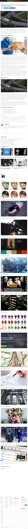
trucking (18, 121)
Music (15, 503)
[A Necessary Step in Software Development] (21, 152)
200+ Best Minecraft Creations (4, 274)
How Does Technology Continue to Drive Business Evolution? (10, 112)
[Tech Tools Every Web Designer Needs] (14, 246)
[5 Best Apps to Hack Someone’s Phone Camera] (14, 340)
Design (2, 503)
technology (3, 121)
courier (6, 118)
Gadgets (6, 501)
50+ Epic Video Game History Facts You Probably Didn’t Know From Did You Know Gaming (12, 293)
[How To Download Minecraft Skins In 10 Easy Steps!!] (14, 321)
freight (24, 118)
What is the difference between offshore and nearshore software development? (7, 168)
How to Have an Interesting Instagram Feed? (6, 425)
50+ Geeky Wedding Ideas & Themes (5, 368)
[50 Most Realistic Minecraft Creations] (14, 397)
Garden (2, 513)
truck (14, 121)
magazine (11, 97)
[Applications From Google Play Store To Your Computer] (14, 453)
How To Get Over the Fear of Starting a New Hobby (8, 141)
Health (2, 514)
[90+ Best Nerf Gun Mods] (14, 303)
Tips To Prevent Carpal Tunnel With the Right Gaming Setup (9, 140)
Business (2, 3)
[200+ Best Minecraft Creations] (14, 265)
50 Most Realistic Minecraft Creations (5, 406)
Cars (1, 502)
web (23, 121)
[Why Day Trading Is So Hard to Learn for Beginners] (21, 162)
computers (3, 118)
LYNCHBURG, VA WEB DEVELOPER (8, 526)
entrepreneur (20, 118)
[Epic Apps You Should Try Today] (7, 152)
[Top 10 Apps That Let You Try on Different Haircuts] (14, 190)
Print (1, 520)
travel (11, 121)
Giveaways (6, 502)
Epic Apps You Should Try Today (5, 157)
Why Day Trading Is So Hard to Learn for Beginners (20, 168)
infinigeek (5, 9)
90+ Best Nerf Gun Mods (4, 312)
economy (16, 118)
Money (2, 519)
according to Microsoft (15, 56)
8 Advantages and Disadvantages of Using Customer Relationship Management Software (12, 387)
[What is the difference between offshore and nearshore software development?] (7, 162)
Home (6, 503)
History (2, 515)
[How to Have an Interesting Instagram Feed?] (14, 416)
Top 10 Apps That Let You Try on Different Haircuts (7, 199)
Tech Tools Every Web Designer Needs (5, 255)
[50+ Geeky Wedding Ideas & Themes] (14, 359)
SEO (5, 508)
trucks (21, 121)
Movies (15, 502)
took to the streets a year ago (14, 103)
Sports (16, 504)
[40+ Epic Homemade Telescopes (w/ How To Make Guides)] (14, 227)
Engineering (11, 502)
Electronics (2, 507)
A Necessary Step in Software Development (21, 157)
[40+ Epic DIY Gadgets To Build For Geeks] (14, 208)
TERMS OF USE (4, 527)
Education (11, 501)
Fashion (2, 509)
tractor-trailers (7, 121)
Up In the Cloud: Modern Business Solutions (8, 113)
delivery (10, 118)
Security (6, 507)
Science (11, 503)
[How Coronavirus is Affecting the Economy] (14, 434)
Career (2, 501)
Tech (4, 3)
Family (2, 508)
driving (13, 118)
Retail (2, 521)
